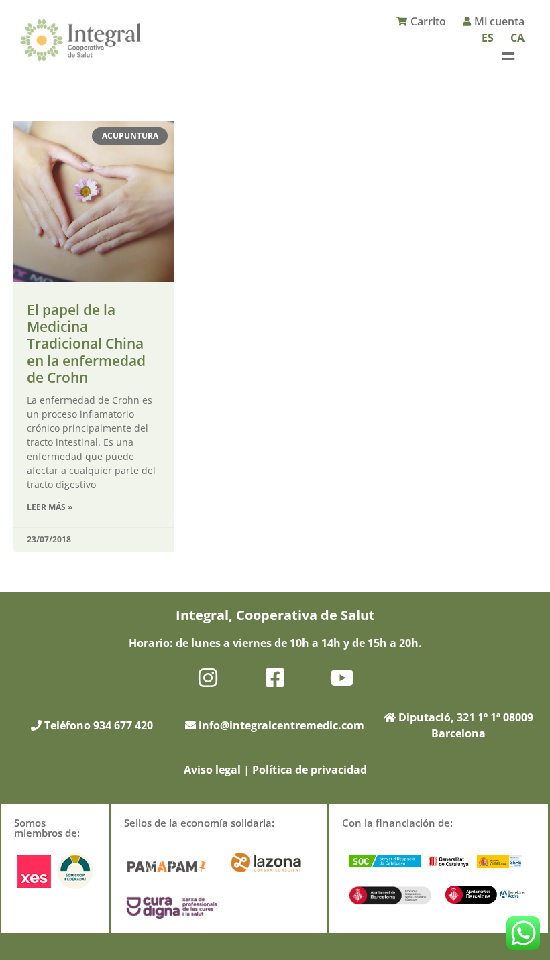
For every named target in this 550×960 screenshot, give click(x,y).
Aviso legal (212, 769)
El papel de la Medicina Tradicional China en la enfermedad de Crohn (86, 343)
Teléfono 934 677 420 (97, 725)
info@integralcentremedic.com (281, 725)
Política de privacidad (309, 769)
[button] (508, 56)
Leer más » (49, 507)
